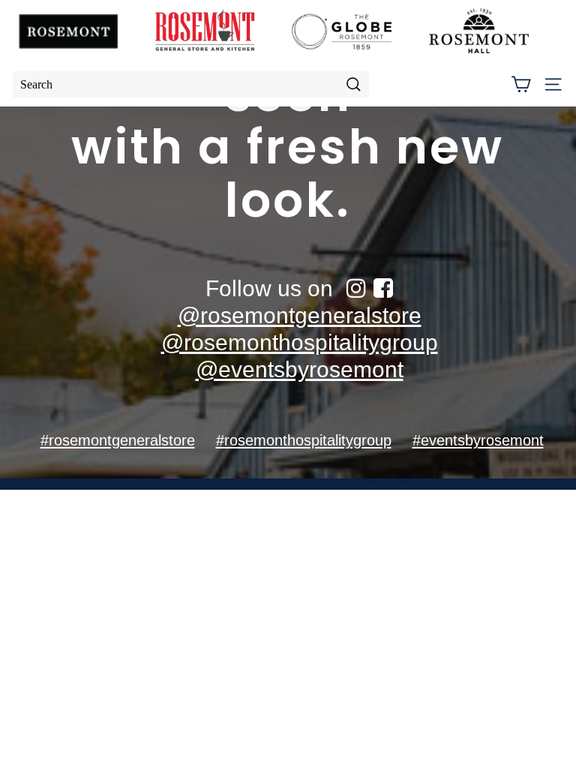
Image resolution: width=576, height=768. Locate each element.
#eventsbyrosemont (478, 440)
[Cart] (520, 84)
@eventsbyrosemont (300, 369)
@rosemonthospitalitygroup (299, 342)
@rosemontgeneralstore (300, 315)
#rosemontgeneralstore (117, 440)
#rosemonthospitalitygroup (304, 440)
